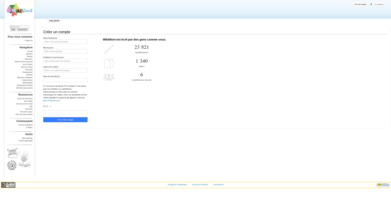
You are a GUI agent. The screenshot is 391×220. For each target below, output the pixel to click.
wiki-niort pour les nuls (24, 104)
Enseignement (28, 72)
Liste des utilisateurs (25, 125)
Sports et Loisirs (27, 67)
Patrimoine (29, 59)
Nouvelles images (26, 111)
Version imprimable (26, 140)
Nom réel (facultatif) (51, 76)
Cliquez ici (29, 40)
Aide (31, 106)
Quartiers (29, 54)
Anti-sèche (29, 109)
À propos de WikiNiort (200, 184)
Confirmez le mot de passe (53, 57)
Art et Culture (28, 64)
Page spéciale (54, 20)
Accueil (30, 51)
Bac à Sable (28, 101)
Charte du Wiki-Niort (25, 98)
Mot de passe (48, 47)
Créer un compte (360, 4)
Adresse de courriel (50, 66)
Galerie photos (27, 80)
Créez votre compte (65, 119)
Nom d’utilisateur (50, 38)
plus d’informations (51, 100)
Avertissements (218, 184)
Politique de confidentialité (177, 184)
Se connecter (379, 4)
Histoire (30, 56)
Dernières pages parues (24, 88)
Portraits (30, 74)
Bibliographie (28, 82)
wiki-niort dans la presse (24, 114)
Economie (29, 69)
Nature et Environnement (24, 61)
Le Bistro (29, 127)
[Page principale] (19, 11)
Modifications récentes (25, 85)
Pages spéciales (27, 138)
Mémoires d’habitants (25, 77)
